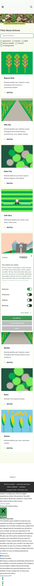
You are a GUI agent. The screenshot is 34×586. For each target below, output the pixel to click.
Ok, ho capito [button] (5, 503)
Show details (25, 312)
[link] (14, 6)
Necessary (5, 556)
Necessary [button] (4, 553)
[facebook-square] (2, 585)
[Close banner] (31, 257)
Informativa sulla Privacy (23, 484)
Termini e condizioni (9, 484)
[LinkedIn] (2, 582)
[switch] (29, 294)
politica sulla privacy (15, 501)
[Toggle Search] (31, 6)
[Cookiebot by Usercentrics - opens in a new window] (20, 257)
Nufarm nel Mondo (12, 487)
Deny (17, 328)
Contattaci (22, 487)
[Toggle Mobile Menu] (3, 6)
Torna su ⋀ (13, 477)
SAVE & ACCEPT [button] (6, 576)
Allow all (17, 318)
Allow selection (17, 323)
